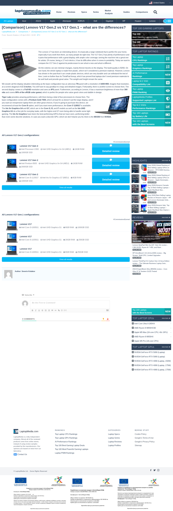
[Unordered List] (49, 310)
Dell (95, 21)
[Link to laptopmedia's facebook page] (151, 471)
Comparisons (142, 12)
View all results (65, 188)
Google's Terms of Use (144, 438)
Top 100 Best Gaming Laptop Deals (70, 445)
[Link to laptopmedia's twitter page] (154, 471)
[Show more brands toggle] (169, 21)
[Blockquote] (52, 310)
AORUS (81, 21)
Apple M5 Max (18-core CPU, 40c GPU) (152, 332)
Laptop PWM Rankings (64, 453)
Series (96, 12)
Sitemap (138, 445)
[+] (65, 310)
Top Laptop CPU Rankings (66, 434)
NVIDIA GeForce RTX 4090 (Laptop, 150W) (152, 361)
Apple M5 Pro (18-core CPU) (152, 341)
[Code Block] (55, 310)
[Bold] (32, 310)
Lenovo (152, 21)
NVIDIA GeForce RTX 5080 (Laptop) (149, 357)
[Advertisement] (66, 43)
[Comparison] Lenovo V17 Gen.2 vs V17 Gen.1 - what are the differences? (59, 32)
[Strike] (42, 310)
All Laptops (8, 21)
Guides (126, 12)
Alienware (67, 21)
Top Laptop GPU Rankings (66, 438)
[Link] (58, 310)
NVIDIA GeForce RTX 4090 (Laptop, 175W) (152, 365)
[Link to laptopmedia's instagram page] (158, 471)
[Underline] (39, 310)
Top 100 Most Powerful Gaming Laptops (71, 449)
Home (59, 12)
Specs (84, 12)
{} (62, 310)
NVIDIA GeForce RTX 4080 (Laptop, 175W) (152, 370)
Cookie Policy (140, 434)
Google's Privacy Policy (145, 442)
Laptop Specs (114, 434)
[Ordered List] (45, 310)
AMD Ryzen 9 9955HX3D (152, 328)
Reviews (71, 12)
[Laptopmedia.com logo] (33, 12)
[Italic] (35, 310)
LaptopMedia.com (8, 32)
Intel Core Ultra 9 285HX (152, 324)
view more (165, 160)
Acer (24, 21)
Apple (52, 21)
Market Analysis (109, 12)
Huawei (138, 21)
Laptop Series (114, 438)
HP (124, 21)
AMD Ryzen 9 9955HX (152, 337)
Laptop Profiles (114, 445)
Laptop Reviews (115, 442)
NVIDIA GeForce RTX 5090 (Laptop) (149, 352)
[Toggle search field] (155, 12)
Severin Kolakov (13, 35)
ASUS (38, 21)
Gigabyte (109, 21)
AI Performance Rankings (65, 442)
